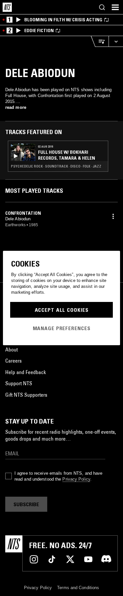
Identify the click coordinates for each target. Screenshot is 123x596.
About (11, 349)
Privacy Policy (76, 479)
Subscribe (26, 504)
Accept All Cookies (62, 310)
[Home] (7, 7)
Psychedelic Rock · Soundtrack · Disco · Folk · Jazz (56, 166)
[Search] (102, 7)
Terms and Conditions (78, 587)
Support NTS (18, 383)
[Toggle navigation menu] (115, 7)
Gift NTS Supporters (26, 394)
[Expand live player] (116, 41)
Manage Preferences (62, 328)
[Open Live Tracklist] (100, 41)
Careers (13, 360)
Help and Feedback (25, 372)
